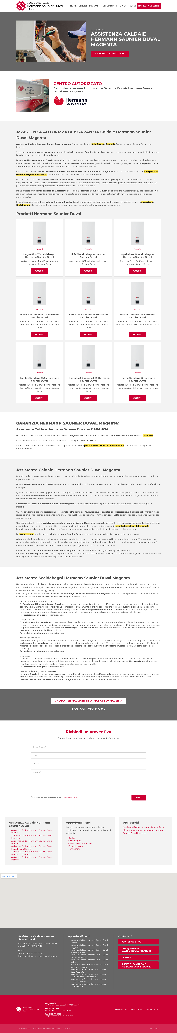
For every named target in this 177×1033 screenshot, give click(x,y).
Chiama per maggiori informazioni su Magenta (88, 700)
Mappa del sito (121, 1009)
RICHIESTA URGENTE (148, 6)
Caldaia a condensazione (80, 843)
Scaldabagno (74, 841)
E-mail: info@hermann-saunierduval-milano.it (38, 956)
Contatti (127, 957)
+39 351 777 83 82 (131, 941)
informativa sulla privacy (70, 797)
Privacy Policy (137, 1009)
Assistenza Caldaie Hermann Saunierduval (136, 965)
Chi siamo (108, 6)
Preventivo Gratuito (110, 53)
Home (73, 6)
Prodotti (94, 6)
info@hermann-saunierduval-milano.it (136, 949)
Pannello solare (75, 846)
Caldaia (71, 838)
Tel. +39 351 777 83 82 (53, 1014)
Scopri (39, 271)
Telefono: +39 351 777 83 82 (30, 953)
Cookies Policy (153, 1009)
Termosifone (74, 849)
